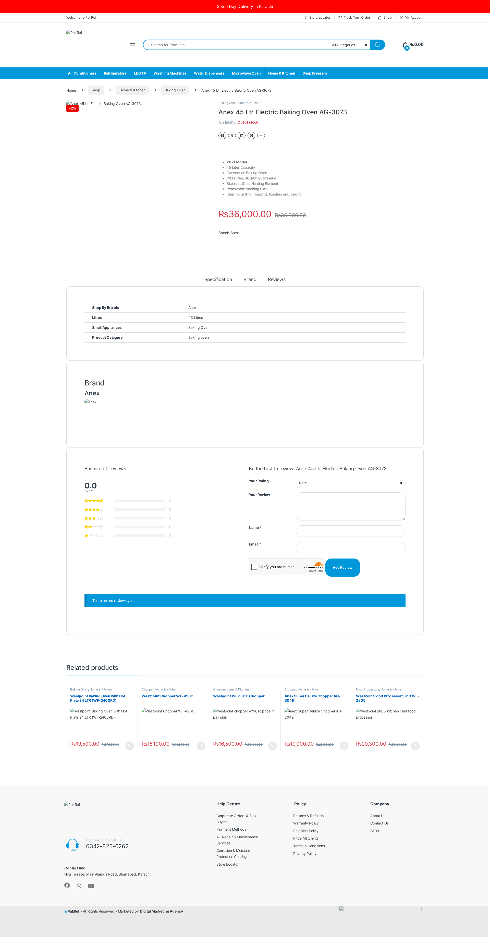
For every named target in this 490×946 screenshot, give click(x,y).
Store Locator (319, 17)
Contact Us (379, 823)
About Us (377, 816)
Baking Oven (175, 90)
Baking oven (198, 337)
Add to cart (129, 746)
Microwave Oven (246, 73)
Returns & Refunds (308, 816)
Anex (234, 233)
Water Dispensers (209, 73)
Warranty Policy (306, 823)
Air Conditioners (82, 73)
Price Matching (305, 838)
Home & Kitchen (281, 73)
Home (71, 90)
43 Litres (195, 317)
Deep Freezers (315, 73)
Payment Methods (231, 829)
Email (255, 544)
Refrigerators (115, 73)
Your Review (259, 494)
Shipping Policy (305, 831)
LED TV (140, 73)
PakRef (73, 911)
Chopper (147, 689)
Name (255, 527)
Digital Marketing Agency (161, 911)
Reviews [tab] (277, 279)
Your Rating (258, 481)
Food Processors (367, 689)
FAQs (374, 831)
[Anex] (90, 414)
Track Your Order (357, 17)
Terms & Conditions (309, 846)
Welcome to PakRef (81, 17)
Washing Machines (170, 73)
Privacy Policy (304, 853)
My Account (414, 17)
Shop (387, 17)
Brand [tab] (249, 279)
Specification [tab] (218, 279)
